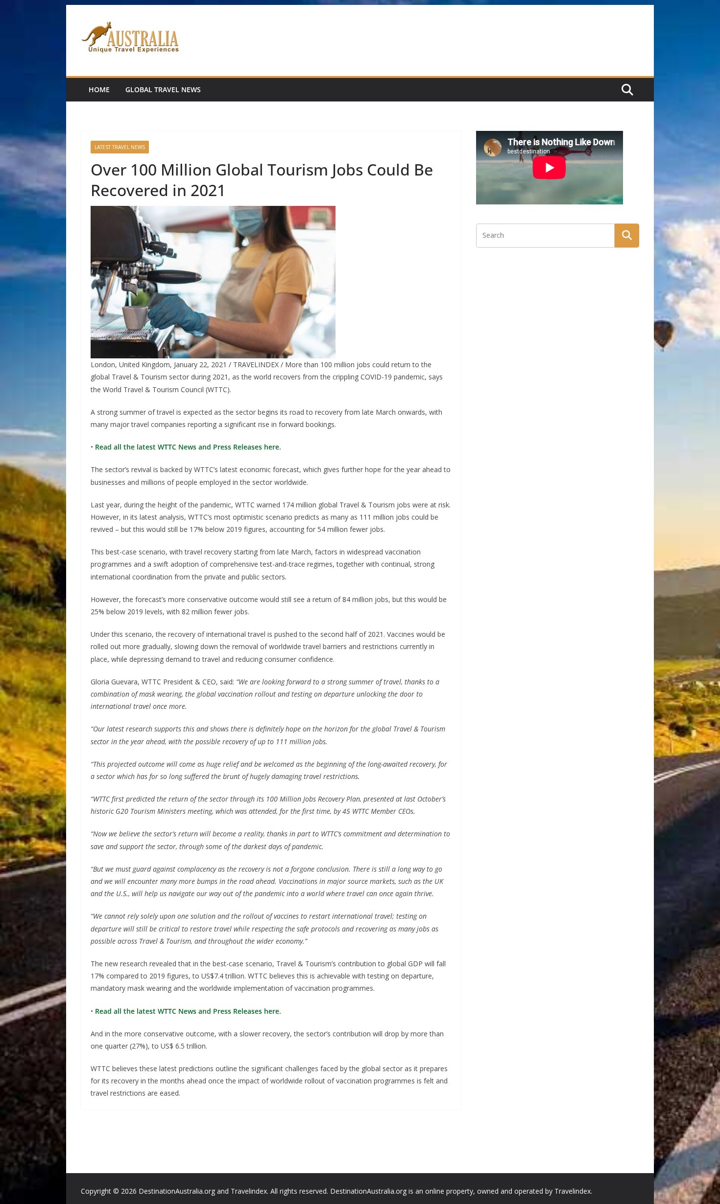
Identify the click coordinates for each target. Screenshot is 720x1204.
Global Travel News (163, 89)
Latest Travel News (120, 147)
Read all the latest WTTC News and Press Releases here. (187, 447)
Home (99, 89)
